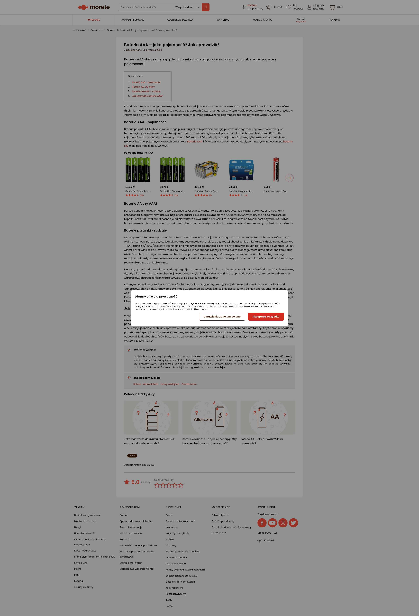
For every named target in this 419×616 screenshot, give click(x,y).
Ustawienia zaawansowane (222, 316)
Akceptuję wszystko (266, 316)
